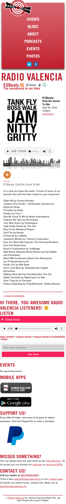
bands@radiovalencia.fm (13, 486)
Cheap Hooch (12, 319)
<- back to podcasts (13, 296)
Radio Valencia (16, 498)
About (33, 34)
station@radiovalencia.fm (27, 479)
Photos (33, 56)
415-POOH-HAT (29, 475)
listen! (5, 8)
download (47, 114)
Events (33, 48)
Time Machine (53, 461)
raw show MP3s (54, 464)
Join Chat (33, 354)
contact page (56, 479)
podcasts (37, 464)
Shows (33, 19)
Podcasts (33, 41)
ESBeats (11, 85)
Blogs (33, 26)
